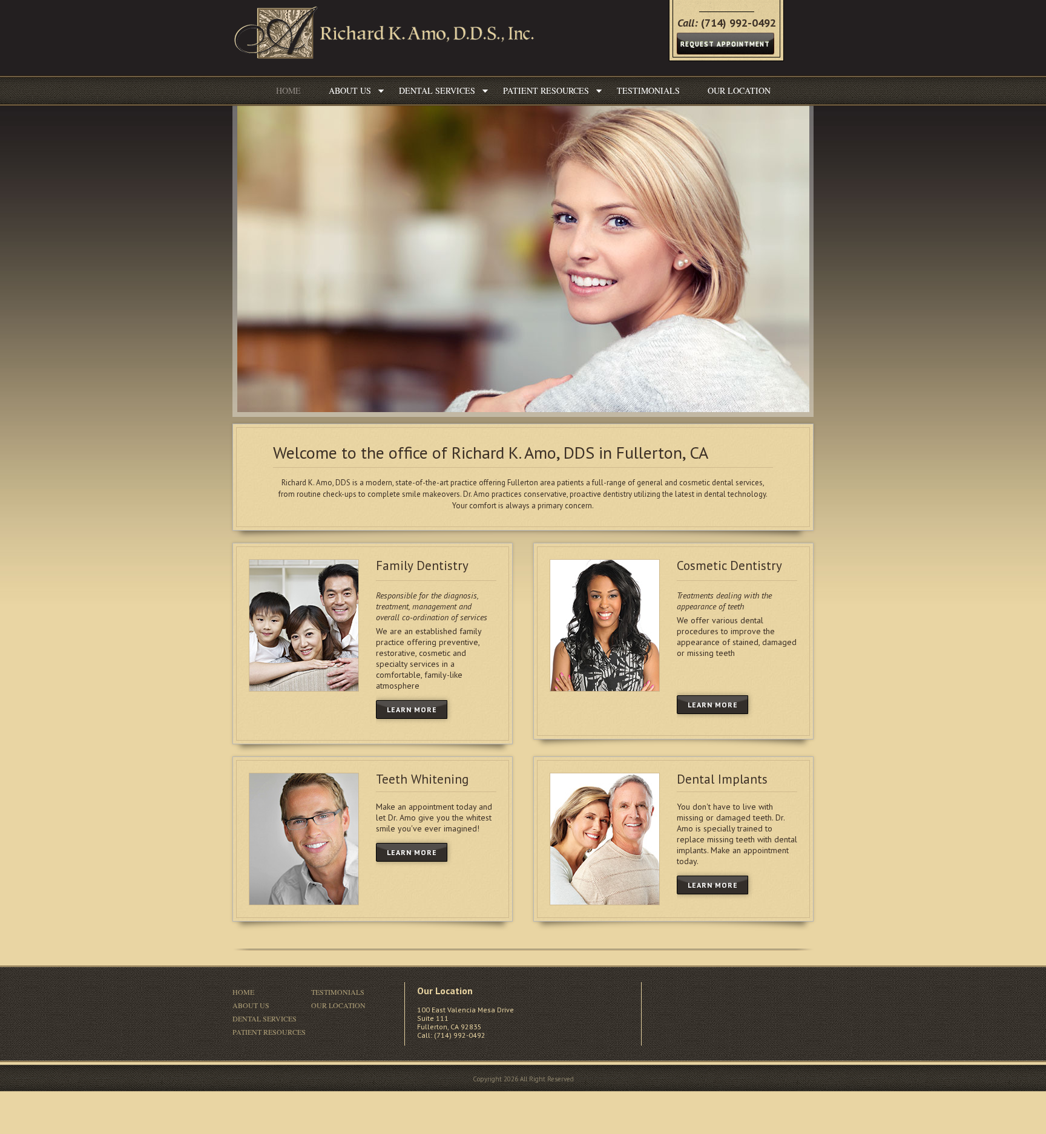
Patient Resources (546, 90)
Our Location (739, 90)
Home (288, 90)
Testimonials (648, 90)
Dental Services (437, 90)
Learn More (412, 709)
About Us (350, 90)
